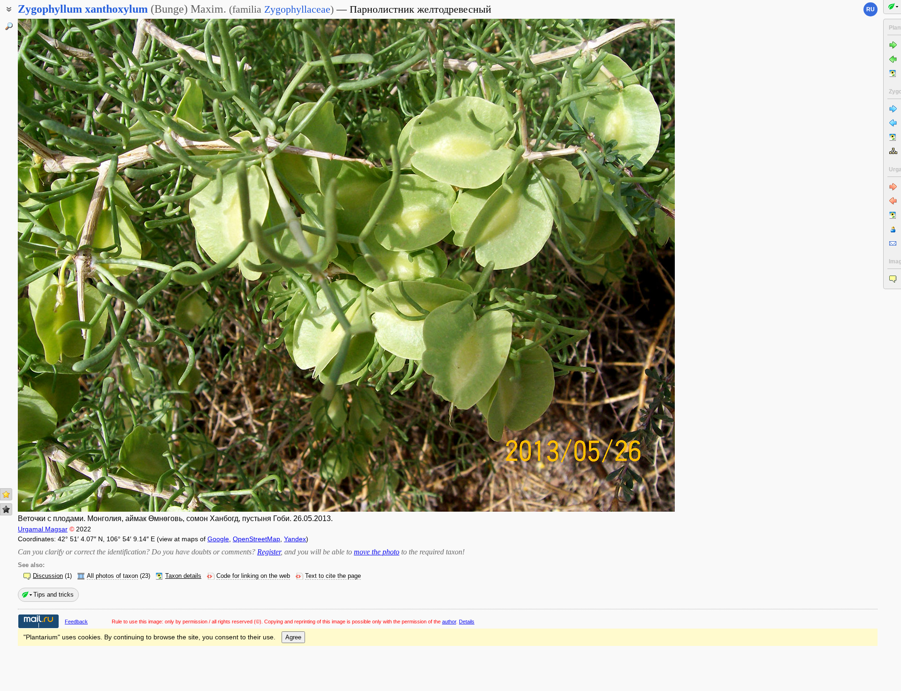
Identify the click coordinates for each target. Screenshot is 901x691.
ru (870, 9)
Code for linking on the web (253, 576)
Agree (293, 637)
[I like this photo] (6, 494)
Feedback (76, 621)
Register (269, 552)
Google (218, 539)
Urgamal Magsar (43, 529)
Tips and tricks (53, 594)
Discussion (48, 576)
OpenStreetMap (256, 539)
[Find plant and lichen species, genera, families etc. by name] (9, 26)
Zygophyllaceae (297, 9)
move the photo (376, 552)
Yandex (295, 539)
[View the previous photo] (86, 265)
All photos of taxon (112, 576)
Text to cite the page (333, 576)
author (449, 621)
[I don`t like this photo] (6, 509)
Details (466, 621)
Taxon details (183, 576)
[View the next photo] (606, 265)
